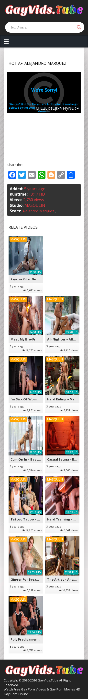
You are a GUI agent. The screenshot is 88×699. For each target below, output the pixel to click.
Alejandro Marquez (38, 210)
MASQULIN (34, 205)
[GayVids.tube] (44, 10)
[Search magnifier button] (79, 27)
